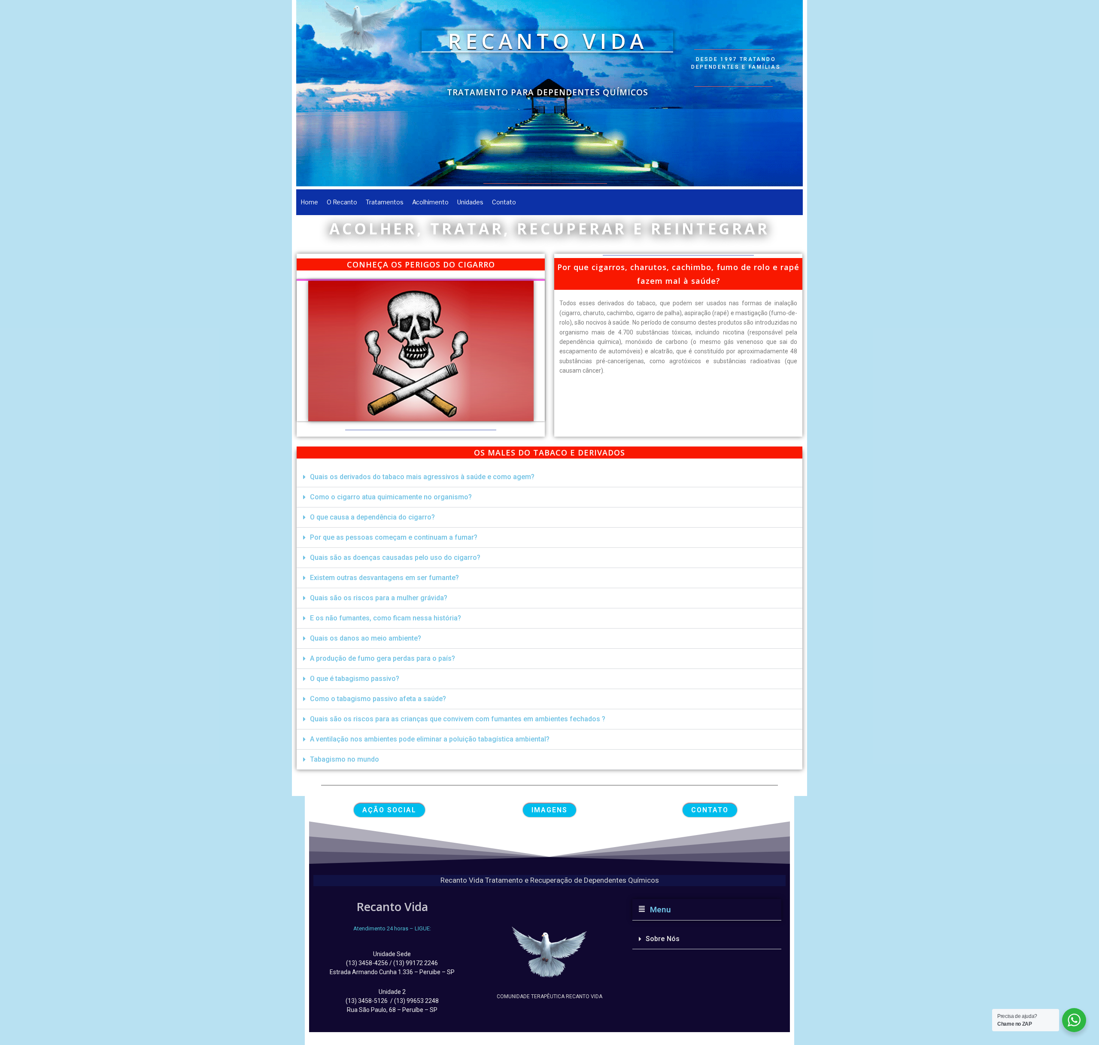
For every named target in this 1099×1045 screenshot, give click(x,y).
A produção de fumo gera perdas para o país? (382, 658)
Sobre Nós (663, 939)
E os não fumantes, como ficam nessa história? (385, 618)
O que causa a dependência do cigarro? (372, 517)
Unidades (470, 202)
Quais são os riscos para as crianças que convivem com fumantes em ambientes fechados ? (457, 719)
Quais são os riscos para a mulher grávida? (378, 598)
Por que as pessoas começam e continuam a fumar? (393, 537)
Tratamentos (385, 202)
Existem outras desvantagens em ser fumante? (384, 578)
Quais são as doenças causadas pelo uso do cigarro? (395, 557)
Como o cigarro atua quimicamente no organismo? (391, 497)
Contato (504, 202)
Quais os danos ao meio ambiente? (365, 638)
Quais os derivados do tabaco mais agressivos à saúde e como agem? (422, 477)
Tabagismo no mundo (344, 759)
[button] (549, 477)
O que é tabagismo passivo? (354, 678)
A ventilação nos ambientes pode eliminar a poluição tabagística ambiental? (430, 739)
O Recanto (342, 202)
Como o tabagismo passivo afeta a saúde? (378, 699)
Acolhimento (430, 202)
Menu (658, 909)
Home (309, 202)
